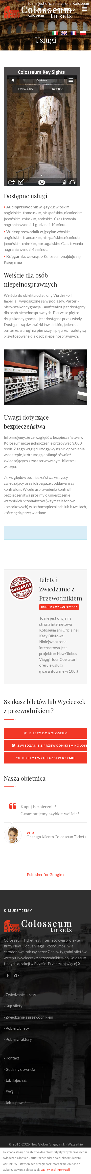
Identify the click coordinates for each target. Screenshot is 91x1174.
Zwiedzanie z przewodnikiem (29, 1017)
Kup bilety (14, 1005)
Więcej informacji (58, 1169)
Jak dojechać (16, 1080)
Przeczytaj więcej (63, 963)
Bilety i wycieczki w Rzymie (47, 758)
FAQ (9, 1091)
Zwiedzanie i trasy (21, 994)
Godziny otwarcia (20, 1069)
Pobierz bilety (17, 1028)
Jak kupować (16, 1102)
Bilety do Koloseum (47, 733)
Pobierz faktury (19, 1039)
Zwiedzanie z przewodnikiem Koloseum (51, 745)
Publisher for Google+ (45, 874)
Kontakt (12, 1058)
